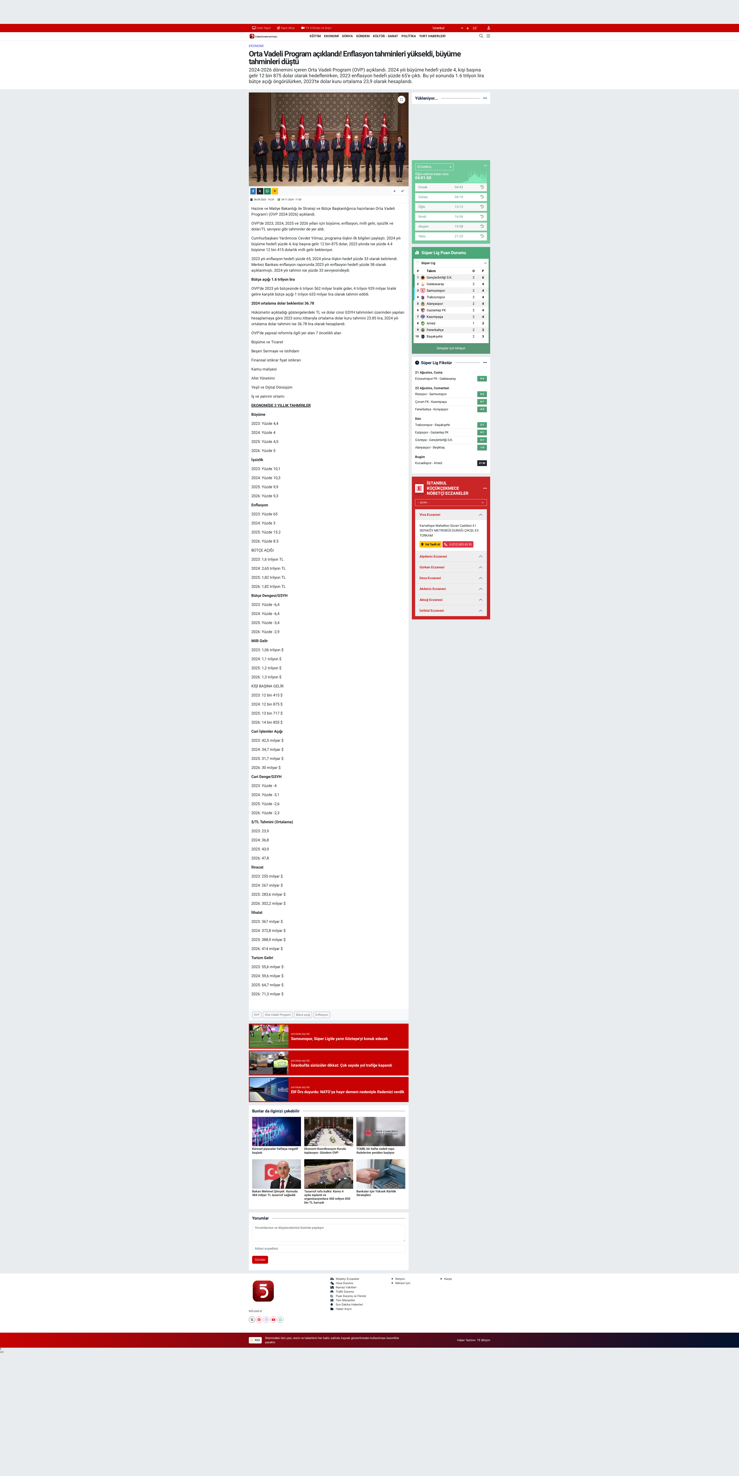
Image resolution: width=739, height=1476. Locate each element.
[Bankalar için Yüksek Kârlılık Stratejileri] (380, 1174)
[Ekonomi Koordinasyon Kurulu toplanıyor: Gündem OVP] (328, 1131)
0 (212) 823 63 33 (460, 544)
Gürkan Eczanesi (432, 567)
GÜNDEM (363, 36)
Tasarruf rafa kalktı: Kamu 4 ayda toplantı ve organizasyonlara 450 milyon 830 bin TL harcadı (327, 1197)
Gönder (260, 1260)
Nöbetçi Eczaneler (347, 1279)
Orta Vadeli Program (278, 1014)
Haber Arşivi (344, 1309)
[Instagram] (266, 1319)
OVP (256, 1014)
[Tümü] (485, 98)
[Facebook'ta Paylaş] (253, 191)
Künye (448, 1279)
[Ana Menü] (488, 36)
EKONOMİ (331, 36)
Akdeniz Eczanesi (433, 589)
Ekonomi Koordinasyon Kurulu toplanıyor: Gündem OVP (325, 1150)
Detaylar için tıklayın (451, 348)
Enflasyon (321, 1014)
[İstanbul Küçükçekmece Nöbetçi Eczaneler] (485, 488)
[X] (252, 1319)
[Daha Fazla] (275, 191)
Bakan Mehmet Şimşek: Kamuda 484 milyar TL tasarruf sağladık (275, 1193)
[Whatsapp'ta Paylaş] (267, 191)
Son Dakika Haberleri (349, 1304)
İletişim (400, 1279)
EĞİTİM (315, 36)
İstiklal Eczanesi (432, 610)
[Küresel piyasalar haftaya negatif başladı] (276, 1131)
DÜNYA (347, 36)
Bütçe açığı (303, 1014)
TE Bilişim (483, 1340)
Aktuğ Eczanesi (431, 600)
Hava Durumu (344, 1283)
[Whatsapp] (280, 1319)
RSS (257, 1340)
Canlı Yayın (264, 28)
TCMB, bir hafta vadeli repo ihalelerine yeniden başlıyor (375, 1150)
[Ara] (481, 36)
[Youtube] (273, 1319)
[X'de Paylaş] (260, 191)
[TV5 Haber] (263, 35)
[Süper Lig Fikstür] (485, 363)
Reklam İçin (402, 1283)
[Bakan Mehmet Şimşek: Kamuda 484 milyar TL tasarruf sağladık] (276, 1174)
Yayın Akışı (288, 28)
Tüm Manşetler (345, 1300)
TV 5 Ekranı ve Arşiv (318, 28)
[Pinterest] (259, 1319)
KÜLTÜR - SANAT (385, 36)
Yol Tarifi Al (432, 544)
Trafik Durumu (345, 1291)
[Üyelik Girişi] (487, 28)
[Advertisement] (451, 131)
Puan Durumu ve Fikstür (351, 1296)
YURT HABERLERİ (432, 36)
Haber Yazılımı (466, 1340)
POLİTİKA (408, 36)
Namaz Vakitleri (346, 1287)
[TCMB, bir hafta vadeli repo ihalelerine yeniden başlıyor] (380, 1131)
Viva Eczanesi (430, 515)
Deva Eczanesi (430, 578)
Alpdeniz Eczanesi (433, 556)
